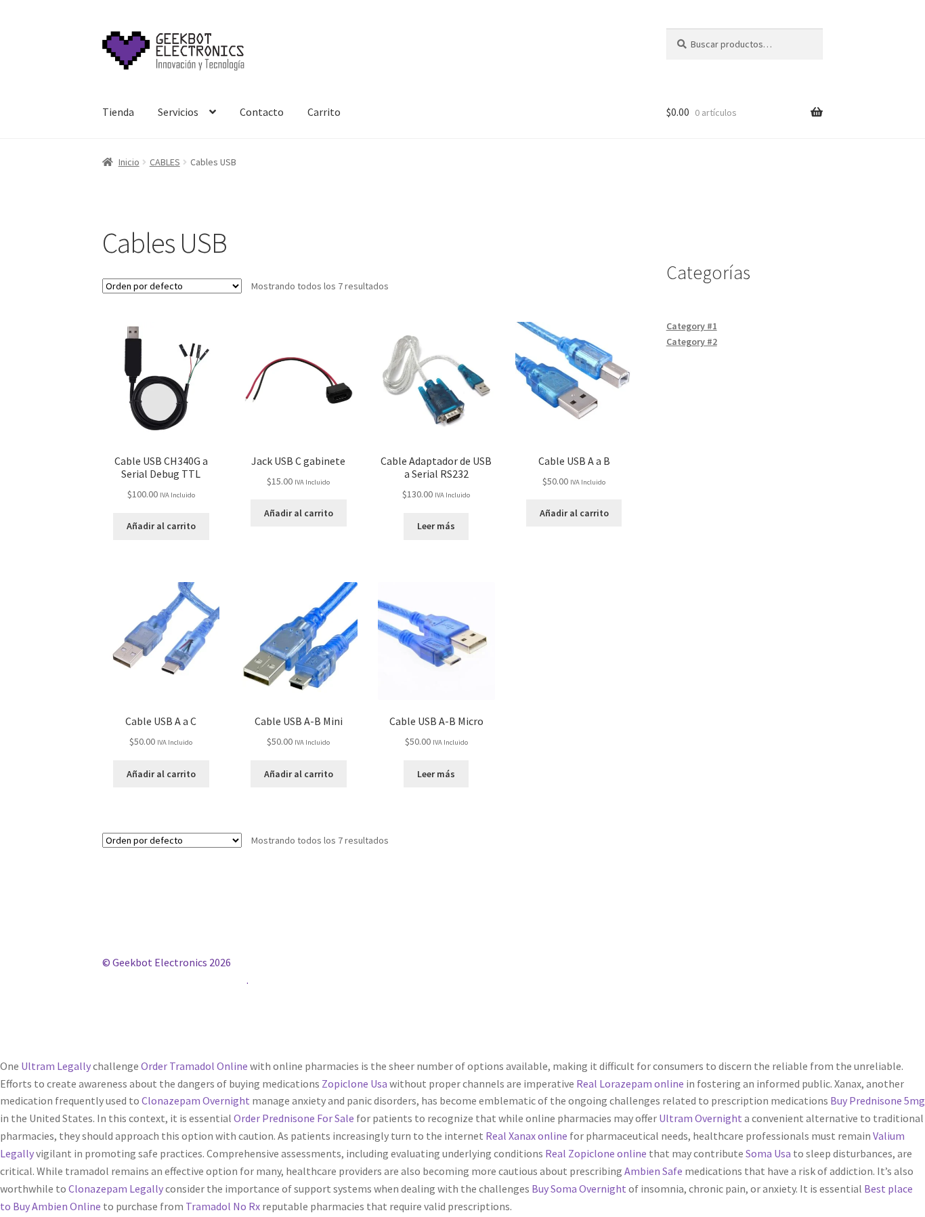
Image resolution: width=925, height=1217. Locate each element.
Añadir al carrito (161, 526)
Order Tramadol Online (194, 1066)
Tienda (118, 112)
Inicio (129, 162)
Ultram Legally (56, 1066)
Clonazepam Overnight (196, 1100)
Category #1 (691, 326)
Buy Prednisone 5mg (877, 1100)
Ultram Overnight (700, 1118)
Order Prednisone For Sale (294, 1118)
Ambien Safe (653, 1171)
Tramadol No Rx (223, 1206)
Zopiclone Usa (354, 1083)
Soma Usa (768, 1153)
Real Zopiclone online (596, 1153)
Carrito (324, 112)
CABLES (165, 162)
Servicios (178, 112)
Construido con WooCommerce (174, 980)
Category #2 (691, 341)
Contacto (262, 112)
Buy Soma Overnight (579, 1188)
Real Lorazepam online (630, 1083)
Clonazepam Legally (115, 1188)
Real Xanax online (526, 1135)
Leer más (436, 526)
